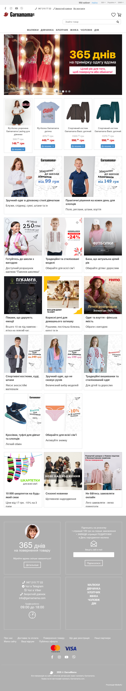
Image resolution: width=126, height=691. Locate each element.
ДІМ (96, 29)
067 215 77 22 (44, 8)
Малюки (33, 29)
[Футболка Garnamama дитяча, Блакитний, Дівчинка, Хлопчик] (48, 112)
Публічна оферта (48, 641)
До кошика (17, 149)
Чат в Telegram (34, 586)
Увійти (95, 2)
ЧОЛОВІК (86, 29)
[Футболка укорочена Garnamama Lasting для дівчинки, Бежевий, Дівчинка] (18, 112)
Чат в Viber (34, 590)
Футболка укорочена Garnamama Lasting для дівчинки (18, 131)
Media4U (118, 684)
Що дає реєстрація (79, 637)
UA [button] (102, 2)
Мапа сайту (10, 641)
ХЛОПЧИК (62, 29)
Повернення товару (53, 637)
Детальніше (32, 564)
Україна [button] (111, 2)
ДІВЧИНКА (47, 29)
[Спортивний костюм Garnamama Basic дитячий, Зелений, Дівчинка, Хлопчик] (108, 112)
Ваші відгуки (27, 641)
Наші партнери (102, 637)
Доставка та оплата (28, 637)
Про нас (8, 637)
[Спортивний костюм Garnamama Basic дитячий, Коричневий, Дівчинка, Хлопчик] (78, 112)
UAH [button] (120, 2)
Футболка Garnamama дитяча (48, 130)
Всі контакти (79, 8)
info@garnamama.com (32, 598)
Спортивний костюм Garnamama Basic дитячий (78, 130)
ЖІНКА (74, 29)
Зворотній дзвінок (63, 8)
